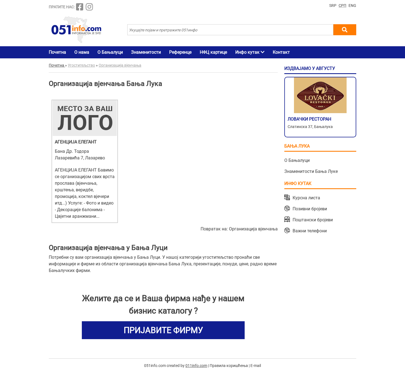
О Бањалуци (110, 52)
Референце (180, 52)
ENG (352, 5)
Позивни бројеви (310, 208)
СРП (342, 5)
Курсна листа (306, 197)
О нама (81, 52)
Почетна (57, 52)
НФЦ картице (213, 52)
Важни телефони (310, 230)
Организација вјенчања (253, 229)
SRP (332, 5)
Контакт (281, 52)
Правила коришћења (229, 365)
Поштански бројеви (313, 219)
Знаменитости (146, 52)
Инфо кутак (248, 52)
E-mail (255, 365)
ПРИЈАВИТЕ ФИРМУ (163, 330)
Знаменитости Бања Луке (311, 171)
